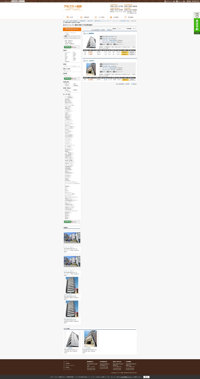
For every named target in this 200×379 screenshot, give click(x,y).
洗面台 (67, 171)
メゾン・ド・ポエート (69, 247)
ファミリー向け (69, 134)
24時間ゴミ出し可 (70, 207)
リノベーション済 (70, 105)
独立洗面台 (68, 175)
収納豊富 (67, 186)
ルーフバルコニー (70, 145)
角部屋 (67, 218)
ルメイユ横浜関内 (89, 33)
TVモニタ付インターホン (71, 197)
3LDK (74, 58)
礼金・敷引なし (68, 42)
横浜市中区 (109, 36)
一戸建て (67, 34)
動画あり (76, 90)
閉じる (146, 377)
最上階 (67, 215)
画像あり (67, 90)
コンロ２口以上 (69, 159)
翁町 (113, 36)
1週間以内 (76, 85)
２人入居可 (68, 110)
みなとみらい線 (106, 42)
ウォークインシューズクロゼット (72, 184)
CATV (67, 190)
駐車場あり (68, 212)
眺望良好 (67, 117)
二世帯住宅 (68, 119)
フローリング (68, 137)
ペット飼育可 (68, 96)
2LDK (66, 56)
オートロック (68, 195)
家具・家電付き (69, 154)
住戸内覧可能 (68, 209)
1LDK (74, 53)
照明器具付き (68, 149)
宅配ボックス (68, 198)
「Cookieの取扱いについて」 (126, 377)
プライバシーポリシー (70, 365)
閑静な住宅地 (68, 102)
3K (74, 56)
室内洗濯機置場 (69, 136)
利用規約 (67, 367)
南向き (67, 217)
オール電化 (68, 146)
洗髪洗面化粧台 (69, 172)
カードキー (68, 122)
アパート (67, 32)
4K (65, 60)
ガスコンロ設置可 (70, 126)
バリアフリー (68, 111)
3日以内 (67, 85)
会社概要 (67, 363)
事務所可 (67, 108)
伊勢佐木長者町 (113, 40)
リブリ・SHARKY (89, 60)
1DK (66, 53)
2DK (74, 55)
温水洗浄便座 (68, 169)
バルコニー (68, 143)
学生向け (67, 129)
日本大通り (113, 42)
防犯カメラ (68, 203)
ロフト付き (68, 139)
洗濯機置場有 (68, 156)
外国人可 (67, 125)
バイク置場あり (69, 152)
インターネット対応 (70, 194)
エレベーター (68, 148)
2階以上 (67, 213)
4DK (74, 60)
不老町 (113, 64)
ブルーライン (105, 40)
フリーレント (68, 120)
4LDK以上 (67, 61)
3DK (66, 58)
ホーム (67, 361)
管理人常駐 (68, 116)
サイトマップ (68, 369)
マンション (73, 32)
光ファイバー (68, 192)
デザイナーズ (68, 103)
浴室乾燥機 (68, 168)
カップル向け (68, 131)
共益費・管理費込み (69, 43)
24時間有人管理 (69, 204)
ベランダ (67, 142)
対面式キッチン (69, 163)
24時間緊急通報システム (71, 200)
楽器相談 (67, 99)
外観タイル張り (69, 157)
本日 (75, 83)
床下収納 (67, 180)
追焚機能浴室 (68, 166)
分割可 (67, 113)
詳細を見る (124, 52)
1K (74, 52)
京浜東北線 (105, 38)
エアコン (67, 177)
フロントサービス (70, 206)
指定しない (67, 83)
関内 (110, 38)
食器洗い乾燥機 (69, 160)
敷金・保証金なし (69, 40)
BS (66, 189)
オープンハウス (69, 123)
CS (66, 187)
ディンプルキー (69, 201)
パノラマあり (68, 91)
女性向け (67, 133)
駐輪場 (67, 151)
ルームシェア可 (69, 128)
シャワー (67, 174)
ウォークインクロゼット (71, 182)
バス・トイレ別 (69, 165)
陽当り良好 (68, 100)
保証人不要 (68, 106)
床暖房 (67, 179)
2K (65, 55)
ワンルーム (67, 52)
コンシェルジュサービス (71, 210)
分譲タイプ (68, 114)
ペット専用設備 (69, 97)
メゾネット (68, 140)
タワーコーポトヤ (68, 294)
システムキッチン (70, 162)
